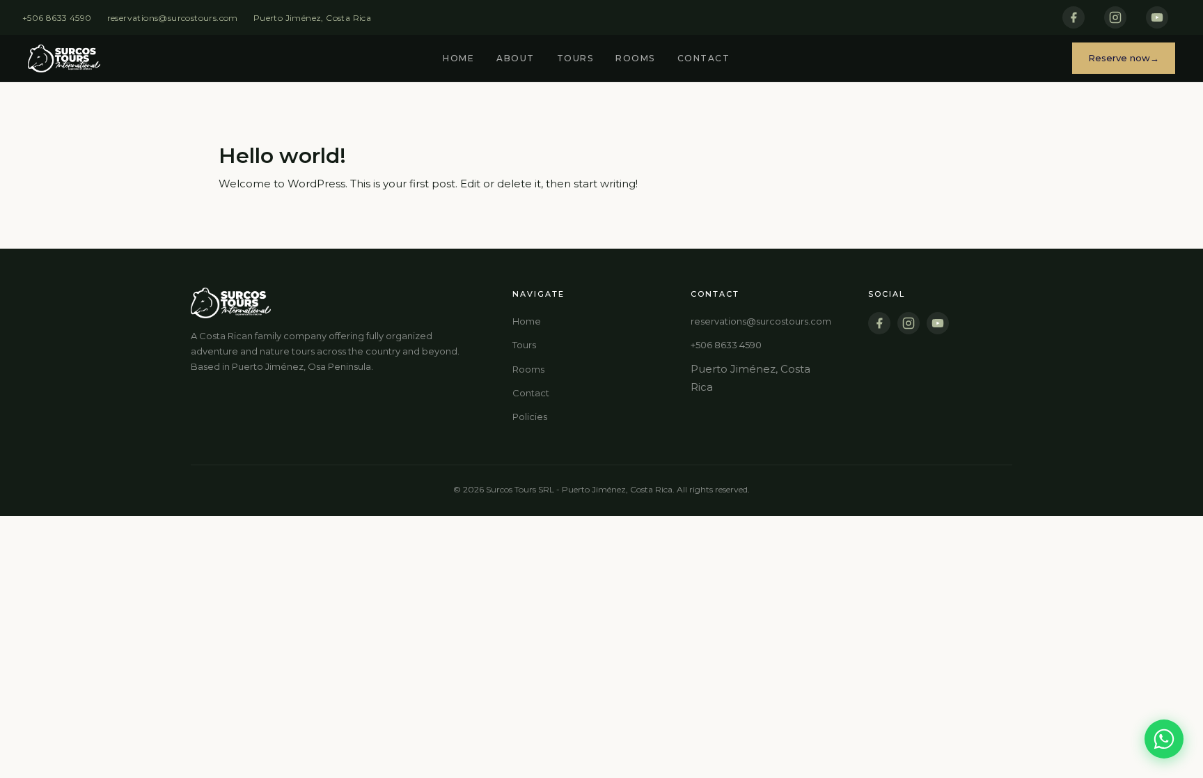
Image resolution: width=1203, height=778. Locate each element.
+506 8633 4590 (57, 18)
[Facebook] (1073, 17)
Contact (703, 58)
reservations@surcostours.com (172, 18)
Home (458, 58)
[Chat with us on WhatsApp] (1164, 738)
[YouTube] (1157, 17)
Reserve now (1119, 57)
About (515, 58)
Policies (529, 416)
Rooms (635, 58)
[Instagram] (1115, 17)
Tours (575, 58)
